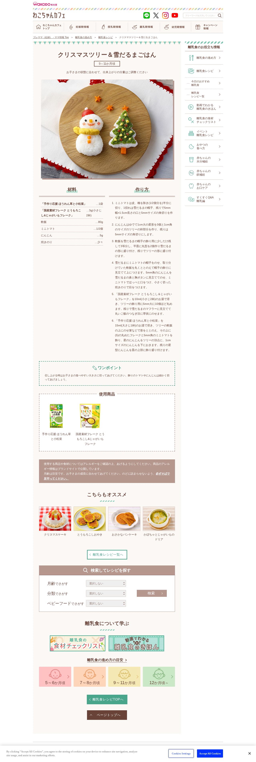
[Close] (249, 753)
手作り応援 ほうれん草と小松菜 (56, 436)
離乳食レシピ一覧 (197, 94)
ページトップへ (109, 715)
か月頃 (55, 682)
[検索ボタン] (220, 16)
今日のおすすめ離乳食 (200, 83)
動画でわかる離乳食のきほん (206, 106)
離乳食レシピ (105, 37)
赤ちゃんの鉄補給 (204, 172)
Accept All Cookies (210, 753)
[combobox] (203, 15)
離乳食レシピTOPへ (108, 699)
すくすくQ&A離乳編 (205, 199)
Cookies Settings (181, 753)
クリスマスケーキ (55, 534)
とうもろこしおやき (89, 534)
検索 (151, 593)
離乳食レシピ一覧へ (108, 554)
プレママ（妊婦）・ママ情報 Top (51, 37)
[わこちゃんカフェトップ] (48, 27)
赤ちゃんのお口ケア (204, 186)
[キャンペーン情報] (207, 27)
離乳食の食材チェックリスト (206, 120)
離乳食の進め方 (83, 37)
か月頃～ (159, 682)
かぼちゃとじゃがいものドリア (159, 537)
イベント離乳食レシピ (205, 133)
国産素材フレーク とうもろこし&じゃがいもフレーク (90, 438)
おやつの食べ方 (202, 146)
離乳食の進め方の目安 (105, 660)
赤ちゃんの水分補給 (204, 159)
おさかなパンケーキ (124, 534)
